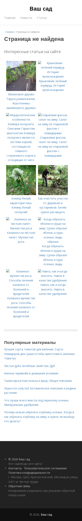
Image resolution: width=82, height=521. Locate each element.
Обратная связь (19, 486)
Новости (26, 18)
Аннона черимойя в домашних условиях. (31, 373)
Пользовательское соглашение (45, 468)
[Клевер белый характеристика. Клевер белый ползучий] (21, 194)
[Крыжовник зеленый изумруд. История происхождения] (53, 76)
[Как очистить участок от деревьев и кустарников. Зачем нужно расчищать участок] (53, 194)
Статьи (42, 18)
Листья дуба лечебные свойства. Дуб (29, 366)
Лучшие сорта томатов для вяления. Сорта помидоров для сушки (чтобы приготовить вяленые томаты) (39, 353)
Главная (9, 18)
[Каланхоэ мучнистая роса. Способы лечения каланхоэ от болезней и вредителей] (21, 294)
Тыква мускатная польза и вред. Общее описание (38, 381)
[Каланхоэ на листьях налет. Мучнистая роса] (21, 228)
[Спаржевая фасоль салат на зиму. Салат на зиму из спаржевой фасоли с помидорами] (53, 133)
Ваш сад (41, 8)
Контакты (15, 468)
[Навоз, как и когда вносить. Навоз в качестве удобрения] (53, 280)
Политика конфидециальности (29, 473)
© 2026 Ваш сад (19, 459)
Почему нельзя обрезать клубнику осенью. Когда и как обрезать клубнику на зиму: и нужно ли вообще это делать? (39, 416)
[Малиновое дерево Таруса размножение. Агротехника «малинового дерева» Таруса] (21, 90)
